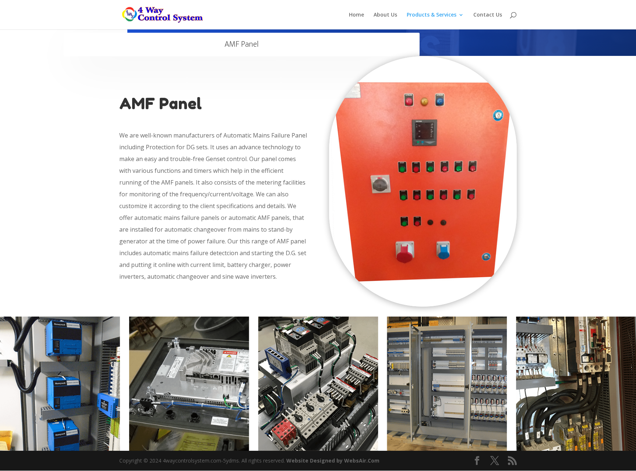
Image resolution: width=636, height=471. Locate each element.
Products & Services (431, 15)
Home (356, 15)
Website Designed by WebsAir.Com (332, 460)
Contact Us (487, 15)
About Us (385, 15)
